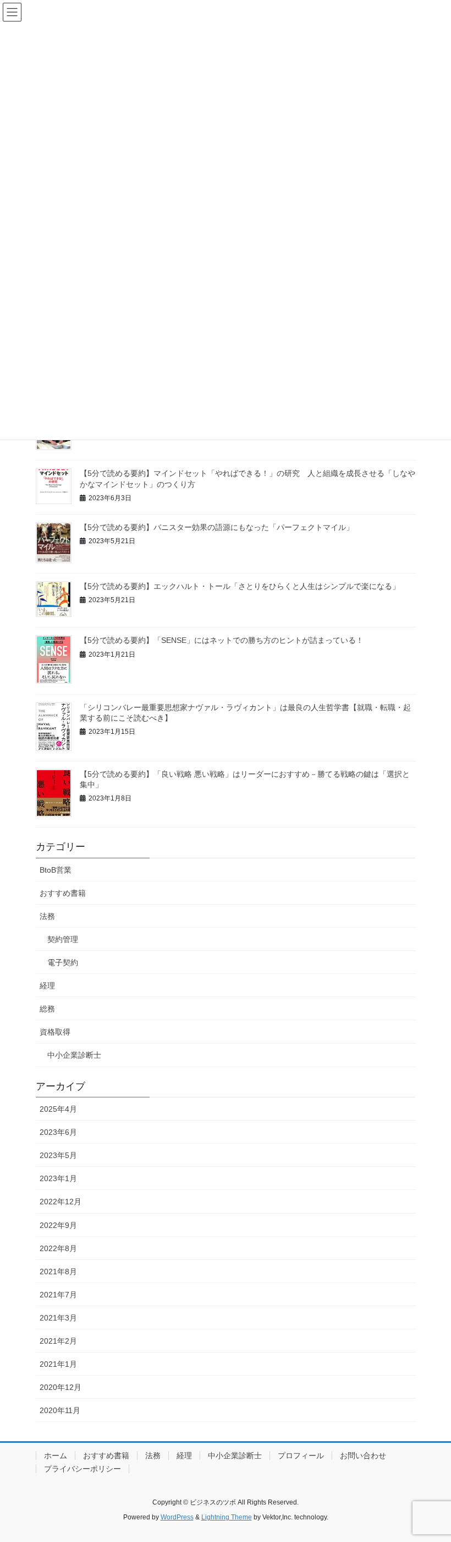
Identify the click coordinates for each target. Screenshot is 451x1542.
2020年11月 (60, 1410)
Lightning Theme (226, 1517)
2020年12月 (60, 1387)
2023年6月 (58, 1132)
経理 (47, 985)
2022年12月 (60, 1201)
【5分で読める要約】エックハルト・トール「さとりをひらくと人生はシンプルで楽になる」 (240, 586)
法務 (47, 916)
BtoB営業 (56, 869)
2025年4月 (58, 1109)
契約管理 (62, 939)
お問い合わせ (363, 1455)
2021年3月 (58, 1317)
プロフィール (301, 1455)
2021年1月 (58, 1364)
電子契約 (62, 962)
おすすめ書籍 (63, 893)
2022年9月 (58, 1225)
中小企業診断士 (74, 1055)
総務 (47, 1008)
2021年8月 (58, 1271)
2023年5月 (58, 1155)
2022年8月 (58, 1248)
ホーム (55, 1455)
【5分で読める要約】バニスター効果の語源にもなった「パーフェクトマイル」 (217, 527)
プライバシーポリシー (82, 1468)
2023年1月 (58, 1178)
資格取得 (55, 1031)
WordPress (177, 1517)
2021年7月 (58, 1294)
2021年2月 (58, 1341)
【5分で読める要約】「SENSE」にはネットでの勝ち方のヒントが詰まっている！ (222, 640)
